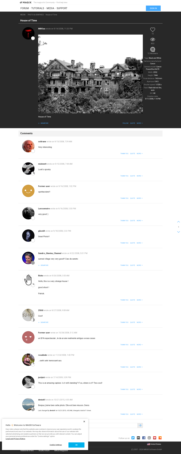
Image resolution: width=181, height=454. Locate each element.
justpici (41, 377)
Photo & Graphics (36, 15)
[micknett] (28, 168)
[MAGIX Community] (25, 2)
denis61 (42, 400)
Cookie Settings (56, 445)
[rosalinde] (28, 359)
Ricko (41, 275)
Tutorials (37, 8)
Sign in (153, 8)
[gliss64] (28, 235)
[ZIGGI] (28, 315)
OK (76, 445)
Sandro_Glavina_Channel (50, 253)
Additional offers (27, 451)
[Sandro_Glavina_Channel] (28, 258)
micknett (42, 164)
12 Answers (153, 53)
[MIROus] (28, 33)
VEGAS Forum (44, 451)
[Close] (84, 421)
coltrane (42, 141)
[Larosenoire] (28, 213)
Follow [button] (125, 123)
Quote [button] (132, 123)
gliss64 (41, 231)
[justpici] (28, 382)
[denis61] (28, 404)
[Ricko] (28, 280)
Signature (44, 123)
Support (62, 8)
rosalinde (42, 355)
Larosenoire (44, 208)
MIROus (42, 29)
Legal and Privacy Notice (15, 439)
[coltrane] (28, 146)
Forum (24, 8)
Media (50, 8)
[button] (140, 123)
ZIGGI (41, 310)
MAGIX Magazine (61, 451)
